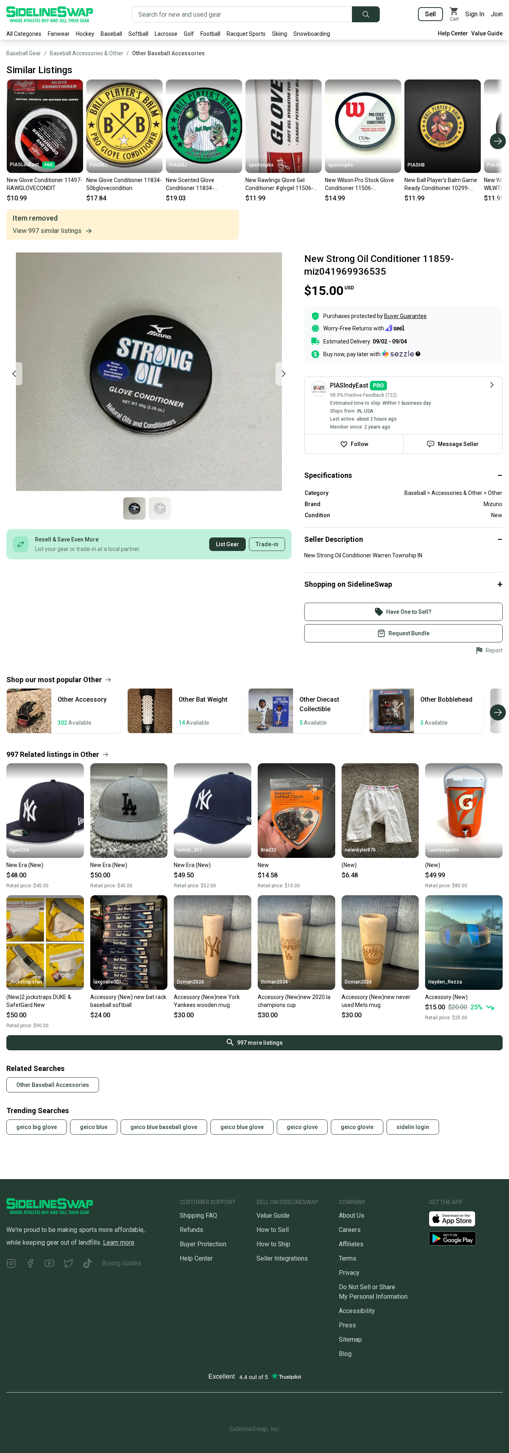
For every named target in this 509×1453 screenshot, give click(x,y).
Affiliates (351, 1244)
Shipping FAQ (198, 1215)
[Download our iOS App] (458, 1218)
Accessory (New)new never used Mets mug (376, 1001)
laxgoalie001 (107, 982)
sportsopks (261, 165)
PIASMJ (98, 165)
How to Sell (272, 1230)
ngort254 (19, 850)
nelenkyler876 (360, 850)
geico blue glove (242, 1127)
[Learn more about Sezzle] (401, 354)
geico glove (302, 1127)
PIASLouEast (24, 164)
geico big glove (36, 1127)
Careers (350, 1230)
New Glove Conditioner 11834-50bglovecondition (124, 184)
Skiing (279, 34)
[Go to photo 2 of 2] (160, 508)
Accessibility (357, 1311)
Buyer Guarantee (405, 316)
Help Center (453, 33)
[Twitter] (68, 1265)
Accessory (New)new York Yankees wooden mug (207, 1001)
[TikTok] (87, 1265)
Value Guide (487, 33)
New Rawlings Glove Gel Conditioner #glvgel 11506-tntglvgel (279, 184)
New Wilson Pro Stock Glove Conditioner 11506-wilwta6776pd (359, 184)
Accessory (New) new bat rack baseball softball (128, 1001)
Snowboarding (311, 34)
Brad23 (268, 850)
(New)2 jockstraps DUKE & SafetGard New (38, 1001)
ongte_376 (105, 850)
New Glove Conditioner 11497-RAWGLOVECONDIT (44, 184)
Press (347, 1325)
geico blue (93, 1127)
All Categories (23, 34)
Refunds (191, 1230)
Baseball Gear (23, 53)
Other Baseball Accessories (168, 53)
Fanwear (59, 34)
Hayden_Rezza (445, 982)
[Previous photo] (14, 373)
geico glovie (357, 1127)
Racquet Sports (246, 34)
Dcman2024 (190, 982)
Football (210, 34)
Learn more (118, 1242)
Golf (189, 34)
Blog (345, 1354)
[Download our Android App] (466, 1238)
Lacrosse (166, 34)
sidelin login (412, 1127)
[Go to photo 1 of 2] (134, 508)
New (263, 865)
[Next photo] (283, 373)
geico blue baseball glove (163, 1127)
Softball (138, 34)
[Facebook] (30, 1265)
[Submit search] (366, 14)
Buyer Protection (203, 1244)
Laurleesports (443, 850)
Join (497, 14)
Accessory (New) (446, 997)
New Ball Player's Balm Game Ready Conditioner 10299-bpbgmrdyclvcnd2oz (440, 184)
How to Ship (273, 1244)
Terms (347, 1258)
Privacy (349, 1272)
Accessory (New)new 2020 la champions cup (294, 1001)
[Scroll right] (498, 141)
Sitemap (350, 1339)
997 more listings (260, 1043)
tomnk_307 (189, 850)
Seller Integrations (282, 1258)
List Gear (227, 544)
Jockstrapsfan (26, 982)
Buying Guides (122, 1263)
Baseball (111, 34)
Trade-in (267, 544)
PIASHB (416, 165)
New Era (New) (24, 865)
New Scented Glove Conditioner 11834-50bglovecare (190, 184)
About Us (351, 1215)
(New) (349, 865)
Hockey (85, 34)
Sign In (474, 14)
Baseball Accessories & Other (86, 53)
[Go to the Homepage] (49, 14)
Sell (430, 14)
